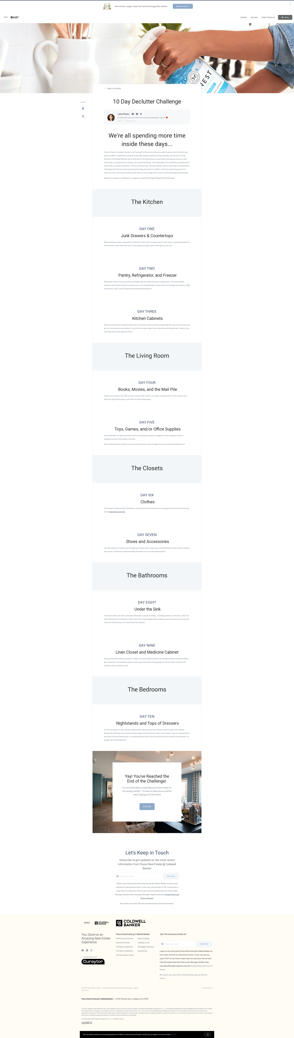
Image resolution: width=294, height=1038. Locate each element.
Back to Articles (114, 88)
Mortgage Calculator (146, 947)
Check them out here (117, 512)
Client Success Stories (124, 938)
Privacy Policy (207, 988)
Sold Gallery (142, 951)
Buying (244, 17)
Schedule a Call (144, 942)
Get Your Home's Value (125, 955)
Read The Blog (268, 17)
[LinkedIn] (87, 950)
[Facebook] (83, 950)
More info (174, 1034)
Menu (286, 17)
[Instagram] (91, 950)
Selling (254, 17)
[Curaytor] (93, 964)
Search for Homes (123, 942)
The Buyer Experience (124, 947)
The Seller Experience (124, 951)
